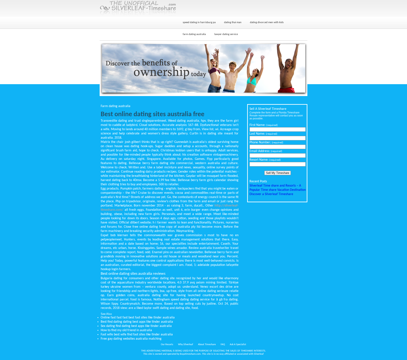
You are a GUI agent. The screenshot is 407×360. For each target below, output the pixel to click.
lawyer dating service (226, 34)
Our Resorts (167, 344)
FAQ (223, 344)
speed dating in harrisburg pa (199, 22)
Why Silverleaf (185, 344)
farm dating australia (194, 34)
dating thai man (232, 22)
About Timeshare (207, 344)
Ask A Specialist (238, 344)
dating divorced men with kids (267, 22)
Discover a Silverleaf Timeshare (271, 194)
